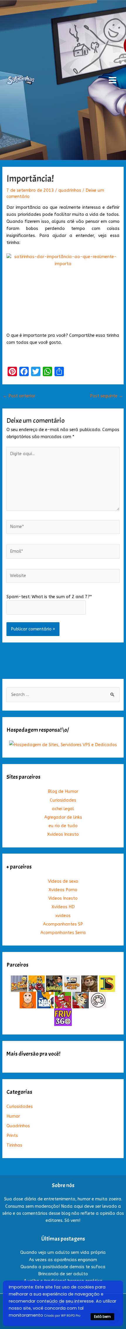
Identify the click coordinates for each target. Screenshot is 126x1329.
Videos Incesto (63, 898)
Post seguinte (106, 395)
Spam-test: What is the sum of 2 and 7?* (49, 596)
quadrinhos (69, 190)
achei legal (63, 808)
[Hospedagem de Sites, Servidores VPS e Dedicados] (63, 744)
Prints (12, 1135)
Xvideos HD (63, 906)
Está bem (102, 1316)
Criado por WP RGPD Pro (62, 1315)
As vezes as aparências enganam (63, 1259)
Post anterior (19, 395)
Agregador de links (63, 817)
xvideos (63, 915)
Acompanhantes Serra (63, 932)
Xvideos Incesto (63, 834)
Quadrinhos (18, 1125)
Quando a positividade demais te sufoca (63, 1266)
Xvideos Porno (63, 889)
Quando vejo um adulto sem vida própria (63, 1252)
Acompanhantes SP (63, 924)
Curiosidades (63, 800)
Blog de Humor (63, 791)
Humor (13, 1116)
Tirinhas (14, 1145)
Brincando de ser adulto (63, 1273)
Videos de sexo (63, 881)
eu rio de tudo (63, 825)
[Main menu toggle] (112, 80)
